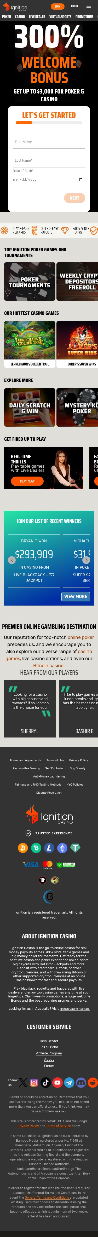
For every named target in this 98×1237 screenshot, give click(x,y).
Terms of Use (55, 760)
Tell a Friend (49, 1047)
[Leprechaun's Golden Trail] (29, 344)
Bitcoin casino (48, 666)
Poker (6, 17)
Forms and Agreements (25, 760)
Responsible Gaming (26, 768)
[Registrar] (49, 897)
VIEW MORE (75, 596)
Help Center (49, 1041)
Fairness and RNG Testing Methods (38, 784)
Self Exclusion (55, 768)
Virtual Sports (60, 17)
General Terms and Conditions (47, 1197)
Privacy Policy (78, 760)
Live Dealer (37, 17)
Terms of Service (59, 1126)
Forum (49, 1066)
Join (57, 6)
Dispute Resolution (49, 793)
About (49, 1059)
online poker (81, 637)
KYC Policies (75, 784)
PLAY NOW (27, 481)
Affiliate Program (49, 1053)
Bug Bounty (77, 768)
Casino (20, 17)
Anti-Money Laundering (49, 776)
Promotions (84, 17)
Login (74, 6)
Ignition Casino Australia (75, 1008)
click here (61, 1111)
